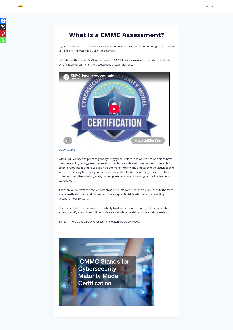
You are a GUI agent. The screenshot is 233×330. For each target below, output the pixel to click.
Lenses (209, 6)
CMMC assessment (101, 46)
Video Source (67, 149)
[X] (3, 27)
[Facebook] (3, 21)
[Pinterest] (3, 33)
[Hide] (1, 46)
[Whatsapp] (3, 40)
